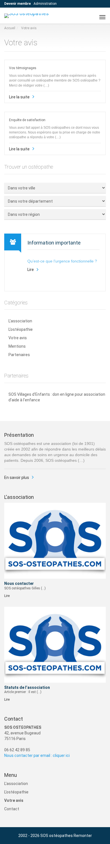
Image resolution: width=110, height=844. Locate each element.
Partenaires (19, 354)
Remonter (83, 835)
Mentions (17, 346)
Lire (30, 269)
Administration (45, 4)
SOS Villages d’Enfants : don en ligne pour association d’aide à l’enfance (56, 397)
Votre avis (17, 338)
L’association (20, 321)
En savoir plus (16, 477)
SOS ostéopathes (56, 835)
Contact (11, 809)
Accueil (9, 28)
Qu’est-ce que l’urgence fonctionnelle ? (62, 261)
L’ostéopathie (20, 329)
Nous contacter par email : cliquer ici (37, 755)
